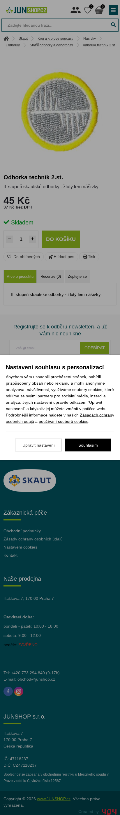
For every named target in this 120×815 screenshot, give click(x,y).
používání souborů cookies (63, 421)
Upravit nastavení (38, 445)
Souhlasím (88, 445)
